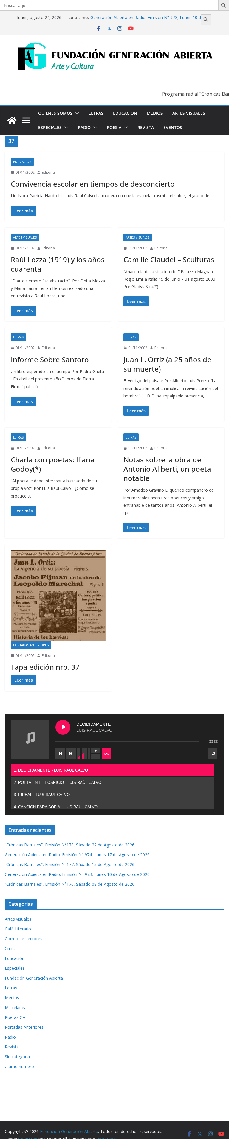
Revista (145, 127)
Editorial (49, 172)
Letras (96, 113)
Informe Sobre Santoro (50, 359)
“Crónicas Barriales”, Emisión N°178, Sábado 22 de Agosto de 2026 (69, 845)
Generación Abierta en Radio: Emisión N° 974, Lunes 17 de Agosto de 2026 (77, 854)
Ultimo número (19, 1066)
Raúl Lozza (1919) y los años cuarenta (58, 264)
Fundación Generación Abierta (34, 978)
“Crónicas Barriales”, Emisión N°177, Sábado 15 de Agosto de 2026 (69, 864)
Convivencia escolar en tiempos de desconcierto (93, 184)
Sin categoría (17, 1056)
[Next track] (71, 753)
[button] (75, 113)
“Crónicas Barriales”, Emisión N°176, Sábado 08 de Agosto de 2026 (69, 884)
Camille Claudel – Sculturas (168, 259)
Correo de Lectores (23, 938)
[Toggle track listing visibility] (212, 753)
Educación (125, 113)
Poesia (114, 127)
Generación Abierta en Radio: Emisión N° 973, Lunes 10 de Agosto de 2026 (77, 874)
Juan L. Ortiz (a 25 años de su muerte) (167, 364)
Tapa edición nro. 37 (45, 667)
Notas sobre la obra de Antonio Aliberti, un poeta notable (167, 469)
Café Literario (18, 929)
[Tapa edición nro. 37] (58, 595)
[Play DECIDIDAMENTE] (62, 727)
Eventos (172, 127)
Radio (84, 127)
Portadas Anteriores (31, 645)
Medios (155, 113)
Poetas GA (15, 1017)
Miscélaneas (17, 1007)
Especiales (50, 127)
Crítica (11, 948)
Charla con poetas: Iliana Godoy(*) (53, 464)
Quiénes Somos (55, 113)
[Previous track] (60, 753)
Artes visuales (188, 113)
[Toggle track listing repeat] (106, 753)
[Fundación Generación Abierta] (12, 120)
